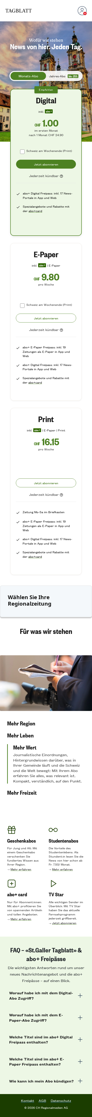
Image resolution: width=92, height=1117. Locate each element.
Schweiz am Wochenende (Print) (49, 151)
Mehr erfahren (20, 869)
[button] (46, 723)
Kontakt (27, 1101)
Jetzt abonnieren (64, 923)
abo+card (35, 211)
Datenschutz (61, 1101)
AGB (42, 1101)
